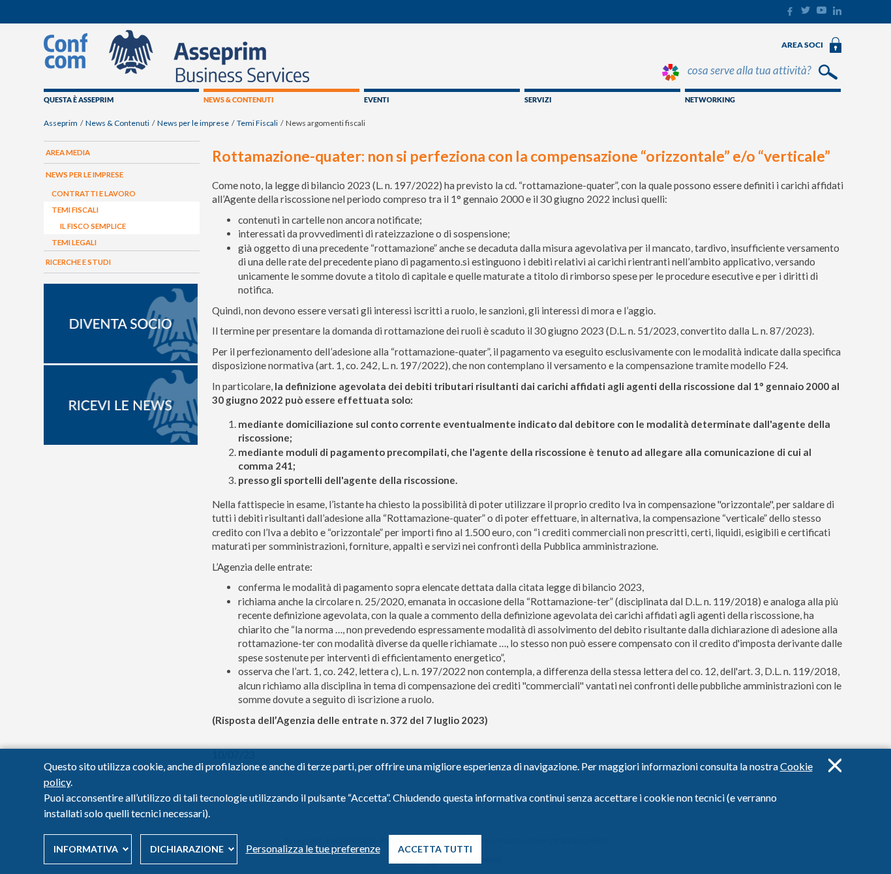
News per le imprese (193, 123)
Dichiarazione (187, 848)
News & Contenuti (239, 99)
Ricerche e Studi (78, 262)
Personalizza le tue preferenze (313, 848)
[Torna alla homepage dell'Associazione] (176, 79)
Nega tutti (834, 765)
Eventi (376, 99)
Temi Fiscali (257, 123)
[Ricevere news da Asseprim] (121, 441)
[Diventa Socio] (121, 360)
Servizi (538, 99)
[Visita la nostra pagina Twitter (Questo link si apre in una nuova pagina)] (805, 11)
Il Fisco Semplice (93, 226)
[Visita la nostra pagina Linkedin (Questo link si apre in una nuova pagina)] (837, 12)
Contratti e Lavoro (94, 193)
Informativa (85, 848)
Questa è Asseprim (78, 99)
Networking (710, 99)
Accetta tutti (435, 848)
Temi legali (74, 242)
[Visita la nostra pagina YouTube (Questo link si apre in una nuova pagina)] (821, 11)
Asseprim (61, 123)
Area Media (68, 152)
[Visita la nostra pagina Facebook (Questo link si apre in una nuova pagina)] (789, 13)
